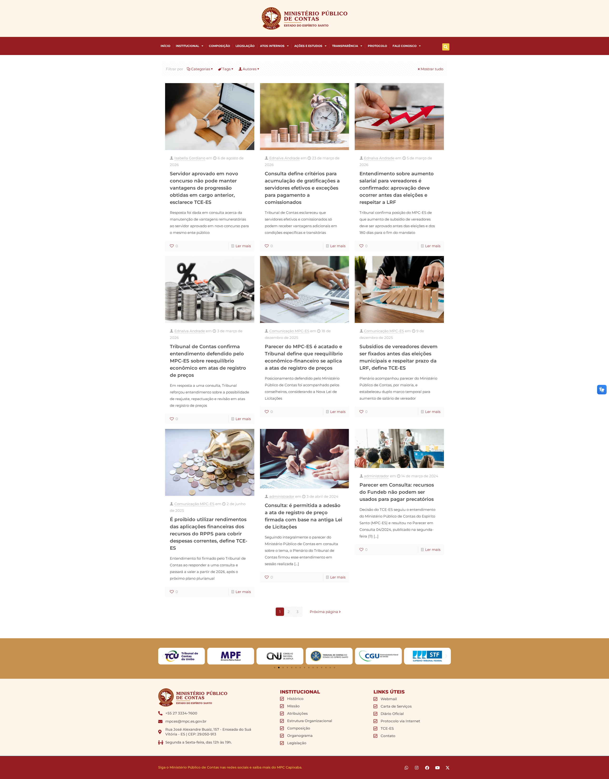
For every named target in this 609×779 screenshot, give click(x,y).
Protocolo (377, 46)
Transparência (345, 46)
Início (165, 46)
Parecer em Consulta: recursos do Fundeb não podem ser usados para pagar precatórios (396, 492)
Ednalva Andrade (284, 158)
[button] (445, 46)
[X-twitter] (447, 767)
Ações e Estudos (308, 46)
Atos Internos (272, 46)
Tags (226, 69)
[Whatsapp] (406, 767)
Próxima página (324, 611)
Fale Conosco (405, 46)
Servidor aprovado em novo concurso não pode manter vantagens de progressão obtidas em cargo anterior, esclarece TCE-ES (204, 188)
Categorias (200, 69)
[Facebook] (427, 767)
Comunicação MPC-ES (289, 331)
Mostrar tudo (432, 69)
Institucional (187, 46)
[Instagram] (416, 767)
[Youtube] (437, 767)
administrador (281, 496)
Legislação (245, 46)
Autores (249, 69)
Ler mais (243, 246)
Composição (219, 46)
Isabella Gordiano (189, 158)
